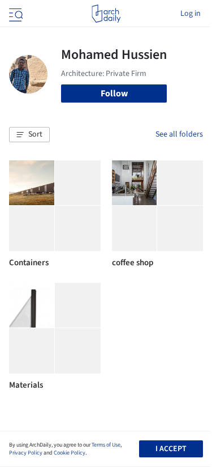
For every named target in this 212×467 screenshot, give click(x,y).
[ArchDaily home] (106, 14)
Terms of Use (106, 445)
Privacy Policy (25, 453)
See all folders (179, 134)
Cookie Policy (69, 453)
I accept (171, 449)
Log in (190, 14)
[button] (29, 135)
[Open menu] (15, 14)
